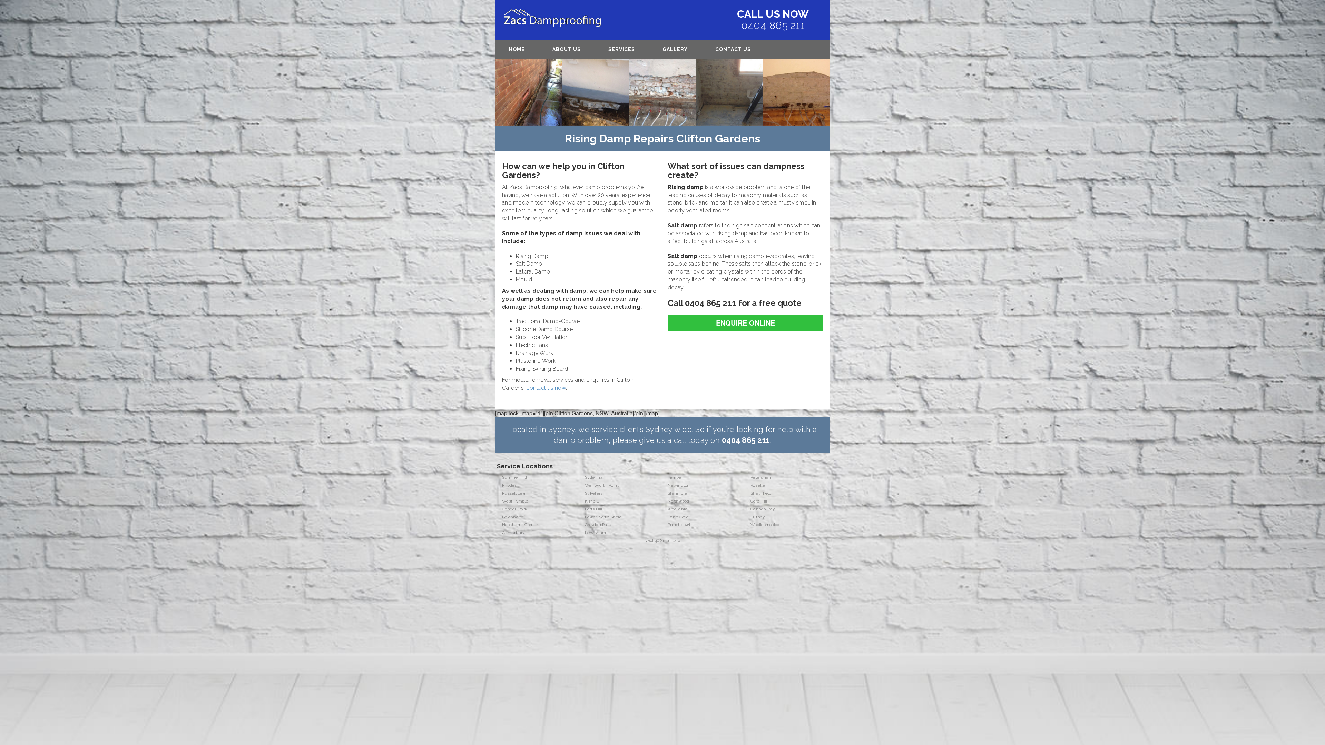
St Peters (593, 493)
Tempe (674, 477)
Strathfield (761, 493)
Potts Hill (593, 509)
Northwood (678, 501)
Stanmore (677, 493)
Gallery (675, 49)
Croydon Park (598, 524)
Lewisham (595, 532)
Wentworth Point (602, 485)
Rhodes (509, 485)
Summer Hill (514, 477)
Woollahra (678, 509)
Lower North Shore (603, 517)
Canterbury (513, 532)
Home (517, 49)
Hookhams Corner (520, 524)
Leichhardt (513, 517)
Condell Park (514, 509)
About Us (566, 49)
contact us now (546, 388)
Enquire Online (745, 323)
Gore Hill (758, 501)
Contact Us (733, 49)
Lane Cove (678, 517)
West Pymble (515, 501)
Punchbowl (679, 524)
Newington (679, 485)
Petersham (761, 477)
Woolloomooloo (764, 524)
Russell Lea (513, 493)
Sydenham (596, 477)
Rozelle (757, 485)
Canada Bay (762, 509)
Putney (757, 517)
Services (621, 49)
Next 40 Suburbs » (662, 540)
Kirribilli (592, 501)
